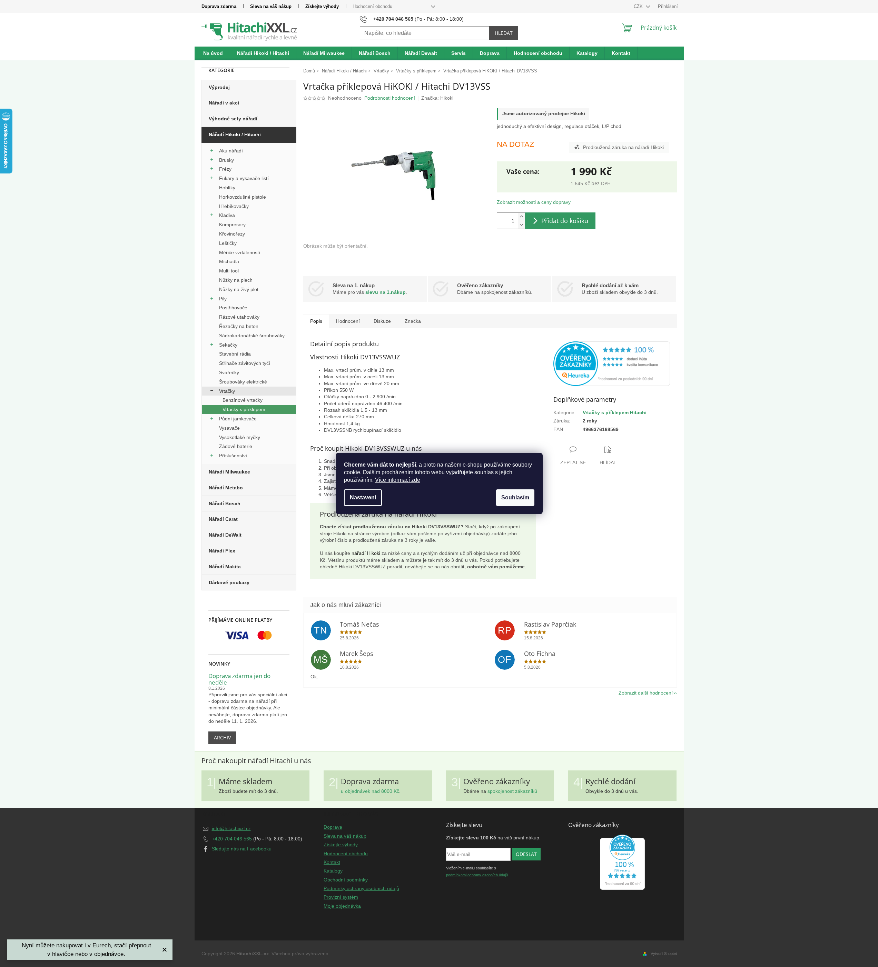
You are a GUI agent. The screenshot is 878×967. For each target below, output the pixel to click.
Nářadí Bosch (224, 503)
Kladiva (227, 215)
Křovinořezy (232, 234)
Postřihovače (233, 307)
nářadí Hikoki (366, 553)
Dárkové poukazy (229, 582)
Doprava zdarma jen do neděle (239, 679)
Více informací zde (397, 480)
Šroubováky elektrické (243, 382)
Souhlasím (515, 497)
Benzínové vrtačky (243, 400)
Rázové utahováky (239, 317)
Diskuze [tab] (382, 321)
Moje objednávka (342, 906)
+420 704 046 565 (232, 838)
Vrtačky (227, 391)
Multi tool (229, 270)
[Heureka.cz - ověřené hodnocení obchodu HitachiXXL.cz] (611, 363)
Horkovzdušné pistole (242, 197)
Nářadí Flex (222, 551)
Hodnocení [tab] (348, 321)
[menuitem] (213, 53)
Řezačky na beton (238, 326)
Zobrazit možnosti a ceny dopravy (534, 202)
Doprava (333, 827)
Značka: (437, 98)
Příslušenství (233, 455)
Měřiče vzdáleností (239, 252)
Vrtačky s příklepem (244, 409)
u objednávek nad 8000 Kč (370, 791)
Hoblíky (227, 187)
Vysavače (229, 428)
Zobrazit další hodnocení (646, 693)
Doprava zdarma (218, 6)
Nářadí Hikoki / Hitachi (235, 134)
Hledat (504, 33)
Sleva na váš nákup (271, 6)
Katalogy (333, 871)
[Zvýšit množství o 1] (521, 217)
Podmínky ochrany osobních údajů (361, 888)
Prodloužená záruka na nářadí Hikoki (623, 147)
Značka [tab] (413, 321)
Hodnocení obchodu (372, 6)
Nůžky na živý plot (238, 289)
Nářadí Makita (225, 566)
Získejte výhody (322, 6)
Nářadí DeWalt (225, 535)
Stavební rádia (235, 354)
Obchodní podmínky (346, 880)
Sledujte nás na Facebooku (242, 848)
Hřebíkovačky (234, 206)
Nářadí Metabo (226, 487)
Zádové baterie (235, 446)
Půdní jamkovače (238, 418)
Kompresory (232, 224)
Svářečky (229, 372)
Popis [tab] (316, 321)
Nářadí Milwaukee (229, 472)
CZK (639, 6)
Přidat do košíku (564, 221)
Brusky (226, 160)
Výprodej (219, 87)
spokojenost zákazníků (512, 791)
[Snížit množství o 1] (521, 225)
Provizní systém (341, 897)
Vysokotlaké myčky (239, 437)
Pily (223, 298)
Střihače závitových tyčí (244, 363)
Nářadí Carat (223, 519)
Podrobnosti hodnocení (389, 98)
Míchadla (229, 261)
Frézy (225, 169)
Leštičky (228, 243)
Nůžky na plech (236, 280)
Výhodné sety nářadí (233, 118)
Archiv (222, 737)
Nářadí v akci (224, 103)
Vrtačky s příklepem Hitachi (615, 412)
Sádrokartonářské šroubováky (252, 335)
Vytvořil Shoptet (664, 953)
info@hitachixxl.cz (231, 828)
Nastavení (363, 497)
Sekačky (228, 345)
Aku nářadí (231, 150)
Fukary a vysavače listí (244, 178)
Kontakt (332, 862)
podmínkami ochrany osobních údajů (477, 875)
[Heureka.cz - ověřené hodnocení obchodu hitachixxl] (622, 862)
